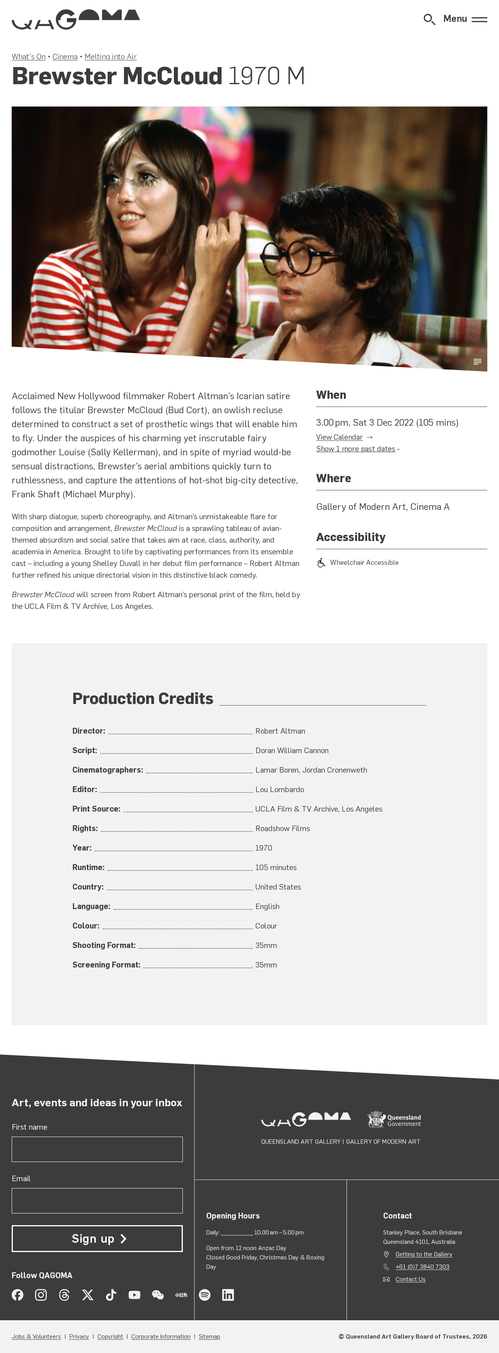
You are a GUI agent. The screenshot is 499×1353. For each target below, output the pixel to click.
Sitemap (209, 1336)
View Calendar (339, 437)
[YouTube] (134, 1295)
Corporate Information (161, 1336)
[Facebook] (17, 1295)
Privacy (79, 1336)
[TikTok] (111, 1295)
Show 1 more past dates (355, 448)
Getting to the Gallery (424, 1254)
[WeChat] (158, 1295)
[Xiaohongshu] (181, 1295)
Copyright (110, 1336)
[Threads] (64, 1295)
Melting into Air (111, 56)
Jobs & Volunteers (36, 1336)
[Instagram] (41, 1295)
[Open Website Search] (429, 19)
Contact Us (411, 1279)
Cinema (65, 56)
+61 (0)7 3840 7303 (422, 1266)
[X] (88, 1295)
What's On (29, 56)
